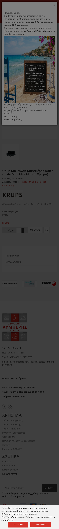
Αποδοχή (18, 524)
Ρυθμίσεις (41, 524)
